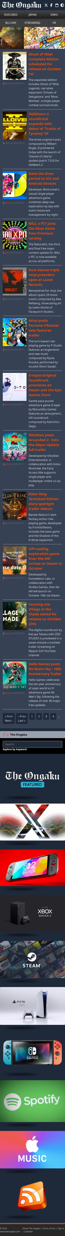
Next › (8, 721)
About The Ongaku (31, 1228)
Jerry (7, 83)
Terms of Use (48, 1228)
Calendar (28, 1231)
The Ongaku (18, 735)
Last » (21, 721)
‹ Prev (22, 716)
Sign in (61, 1228)
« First (9, 716)
